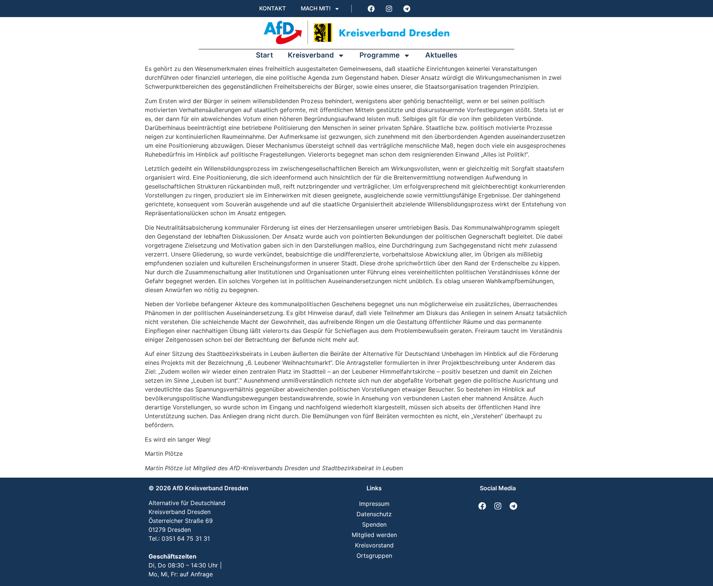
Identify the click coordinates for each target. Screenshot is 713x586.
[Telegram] (407, 8)
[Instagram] (389, 8)
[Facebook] (371, 8)
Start (264, 55)
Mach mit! (316, 8)
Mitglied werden (374, 534)
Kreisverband (311, 55)
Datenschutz (374, 514)
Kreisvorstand (374, 545)
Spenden (374, 524)
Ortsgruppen (374, 555)
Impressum (374, 503)
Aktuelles (441, 55)
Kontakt (272, 8)
